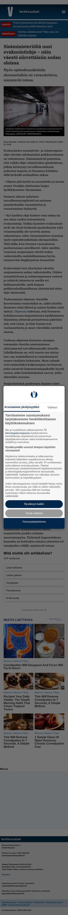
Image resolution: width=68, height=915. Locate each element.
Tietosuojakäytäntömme (34, 521)
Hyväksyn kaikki (34, 504)
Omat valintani (34, 513)
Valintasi (52, 407)
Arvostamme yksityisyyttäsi (21, 406)
